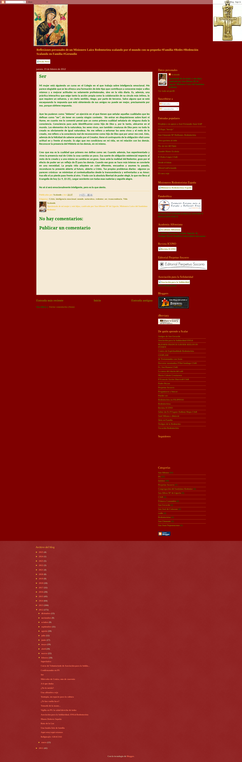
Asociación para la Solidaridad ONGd (175, 340)
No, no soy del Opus (167, 146)
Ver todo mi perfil (166, 91)
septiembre (46, 627)
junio (43, 640)
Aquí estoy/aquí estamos (52, 732)
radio (160, 513)
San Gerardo (164, 505)
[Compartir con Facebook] (88, 195)
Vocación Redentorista (168, 428)
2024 (41, 556)
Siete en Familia (165, 420)
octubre (45, 622)
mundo (80, 199)
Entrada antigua (142, 300)
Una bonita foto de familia (53, 728)
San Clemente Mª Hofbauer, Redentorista (177, 135)
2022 (41, 565)
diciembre (46, 613)
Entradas (165, 104)
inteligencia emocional (66, 199)
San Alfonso (163, 473)
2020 (41, 574)
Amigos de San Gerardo (169, 336)
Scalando (175, 74)
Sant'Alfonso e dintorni (168, 416)
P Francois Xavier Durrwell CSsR (173, 379)
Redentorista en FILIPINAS (171, 400)
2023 (41, 561)
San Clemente (164, 521)
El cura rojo (163, 173)
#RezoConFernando (167, 168)
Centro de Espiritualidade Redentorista (176, 351)
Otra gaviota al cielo (167, 140)
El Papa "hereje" (166, 129)
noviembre (46, 618)
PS (159, 477)
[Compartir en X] (86, 195)
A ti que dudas (47, 684)
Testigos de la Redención (169, 424)
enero (44, 742)
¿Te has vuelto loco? (50, 701)
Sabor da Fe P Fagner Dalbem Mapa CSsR (177, 412)
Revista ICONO (165, 408)
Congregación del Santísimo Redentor (175, 489)
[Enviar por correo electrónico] (80, 195)
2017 (41, 587)
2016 (41, 592)
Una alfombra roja (49, 692)
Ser (42, 675)
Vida (125, 199)
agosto (44, 631)
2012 (41, 610)
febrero (45, 658)
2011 (41, 748)
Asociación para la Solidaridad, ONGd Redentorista (64, 714)
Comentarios (167, 109)
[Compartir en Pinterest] (91, 195)
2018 (41, 583)
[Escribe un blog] (83, 195)
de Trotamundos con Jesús (170, 359)
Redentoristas (164, 404)
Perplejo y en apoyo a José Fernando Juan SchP (180, 124)
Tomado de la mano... (51, 706)
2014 (41, 601)
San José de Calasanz (168, 509)
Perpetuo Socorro (166, 387)
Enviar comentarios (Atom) (62, 307)
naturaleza (90, 199)
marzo (44, 653)
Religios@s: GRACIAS (51, 737)
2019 (41, 578)
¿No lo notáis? (47, 688)
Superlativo (46, 661)
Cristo (52, 199)
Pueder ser (163, 396)
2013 (41, 605)
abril (43, 649)
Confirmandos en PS (50, 670)
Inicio (97, 300)
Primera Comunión (167, 501)
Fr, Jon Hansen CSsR (168, 367)
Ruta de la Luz (47, 723)
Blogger (130, 756)
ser (106, 199)
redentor (99, 199)
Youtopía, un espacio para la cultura (57, 697)
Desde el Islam (164, 162)
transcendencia (115, 199)
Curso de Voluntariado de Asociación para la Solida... (65, 666)
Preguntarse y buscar (168, 391)
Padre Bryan (164, 383)
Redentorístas (164, 517)
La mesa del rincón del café (170, 371)
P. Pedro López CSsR (168, 157)
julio (43, 635)
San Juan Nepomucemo (169, 525)
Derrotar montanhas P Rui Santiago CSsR (177, 363)
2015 (41, 596)
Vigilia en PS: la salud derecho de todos (58, 710)
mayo (44, 644)
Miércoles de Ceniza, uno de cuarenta (58, 679)
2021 (41, 570)
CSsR (160, 497)
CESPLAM (163, 355)
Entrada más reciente (49, 300)
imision (161, 481)
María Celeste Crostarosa (170, 375)
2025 (41, 552)
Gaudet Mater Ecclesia (168, 151)
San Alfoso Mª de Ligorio (169, 493)
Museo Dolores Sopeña (51, 719)
